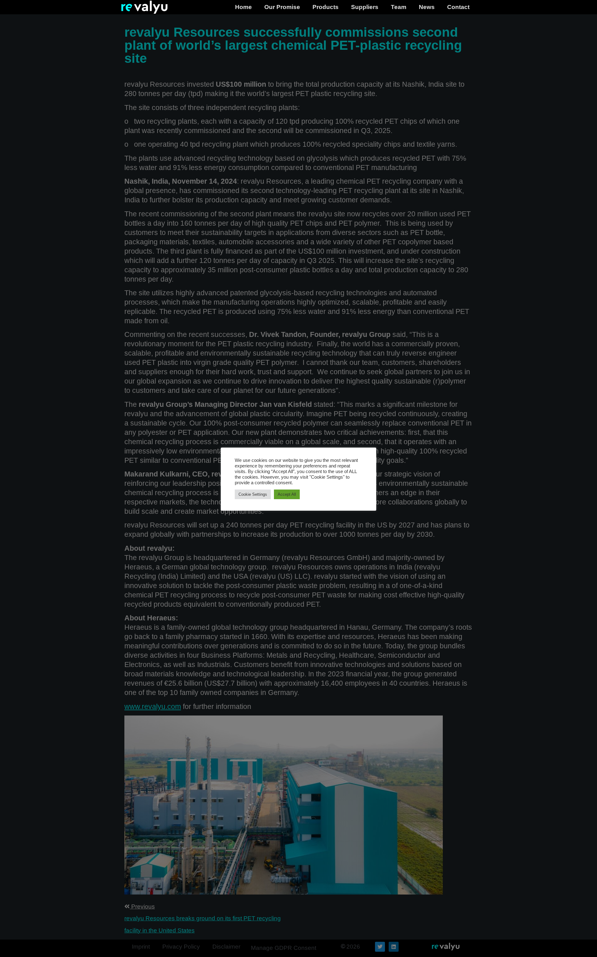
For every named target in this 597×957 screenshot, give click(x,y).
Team (398, 7)
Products (325, 7)
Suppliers (364, 7)
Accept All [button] (287, 494)
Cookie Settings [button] (252, 494)
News (427, 7)
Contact (458, 7)
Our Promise (282, 7)
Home (243, 7)
